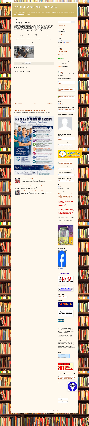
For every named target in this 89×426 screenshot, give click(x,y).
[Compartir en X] (28, 63)
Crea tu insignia (60, 268)
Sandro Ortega (61, 53)
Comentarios (62, 401)
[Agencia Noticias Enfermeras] (62, 267)
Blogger (57, 410)
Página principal (62, 25)
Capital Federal (63, 357)
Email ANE (60, 54)
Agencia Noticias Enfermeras (63, 250)
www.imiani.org (61, 334)
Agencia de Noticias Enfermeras (35, 6)
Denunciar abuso (62, 35)
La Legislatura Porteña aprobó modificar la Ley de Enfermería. (33, 190)
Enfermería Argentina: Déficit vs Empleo (29, 178)
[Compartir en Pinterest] (30, 63)
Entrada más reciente (18, 103)
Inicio (35, 103)
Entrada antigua (50, 103)
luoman (45, 410)
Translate (67, 42)
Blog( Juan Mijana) (62, 51)
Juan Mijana (61, 50)
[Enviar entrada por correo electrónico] (23, 62)
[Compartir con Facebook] (29, 63)
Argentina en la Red (62, 325)
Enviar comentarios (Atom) (24, 106)
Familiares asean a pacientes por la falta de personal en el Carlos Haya (29, 185)
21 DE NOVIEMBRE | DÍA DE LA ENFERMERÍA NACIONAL (29, 110)
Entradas (61, 399)
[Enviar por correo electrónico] (25, 63)
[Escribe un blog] (26, 63)
